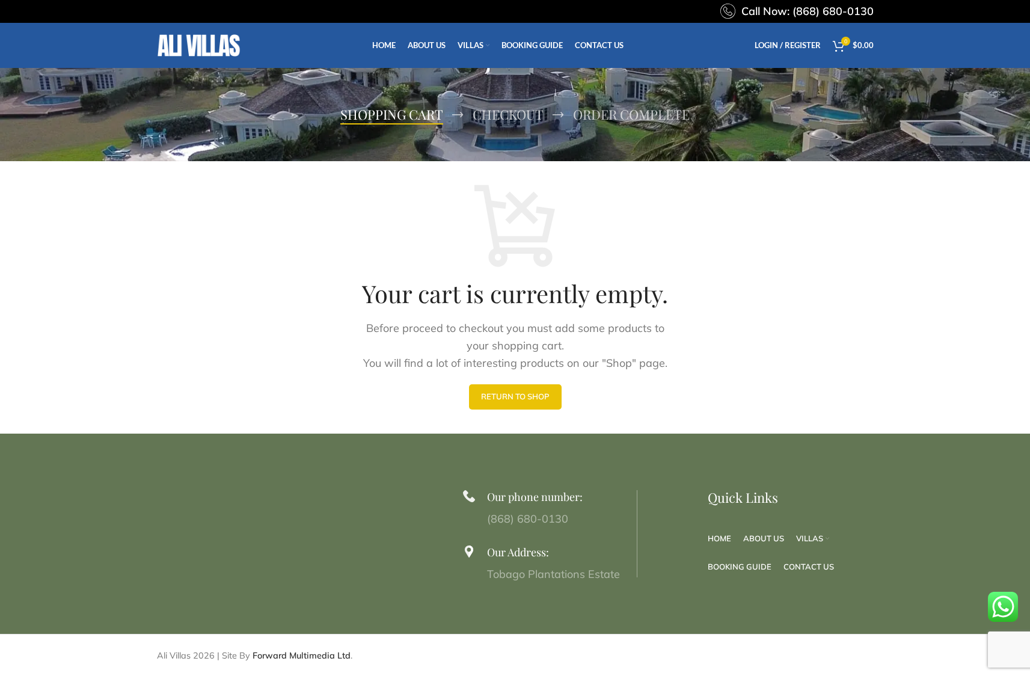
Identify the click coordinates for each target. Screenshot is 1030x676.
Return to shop (515, 396)
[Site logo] (199, 44)
